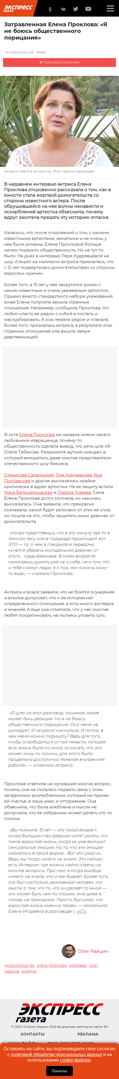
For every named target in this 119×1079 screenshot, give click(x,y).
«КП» (81, 911)
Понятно (59, 1071)
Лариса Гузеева (74, 492)
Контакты (33, 1034)
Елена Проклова (37, 434)
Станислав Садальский (29, 475)
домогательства (19, 966)
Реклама (87, 1034)
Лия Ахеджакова (74, 475)
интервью (78, 966)
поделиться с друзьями (61, 62)
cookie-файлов (75, 1060)
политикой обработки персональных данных (56, 1054)
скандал (29, 971)
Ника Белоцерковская (28, 492)
